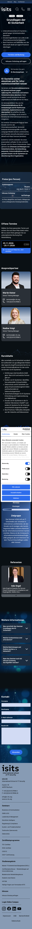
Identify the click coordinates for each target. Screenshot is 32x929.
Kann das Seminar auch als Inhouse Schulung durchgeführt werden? (12, 660)
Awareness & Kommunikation (10, 810)
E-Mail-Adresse (6, 717)
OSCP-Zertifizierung (8, 855)
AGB (14, 916)
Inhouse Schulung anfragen (16, 61)
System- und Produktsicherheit (11, 827)
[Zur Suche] (17, 9)
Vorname (4, 701)
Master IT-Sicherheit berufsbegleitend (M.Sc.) (15, 865)
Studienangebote (8, 861)
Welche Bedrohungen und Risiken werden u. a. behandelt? (12, 649)
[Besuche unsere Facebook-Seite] (9, 909)
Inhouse (5, 891)
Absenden (16, 752)
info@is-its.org (7, 797)
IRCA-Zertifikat (6, 848)
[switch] (27, 468)
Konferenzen (21, 1)
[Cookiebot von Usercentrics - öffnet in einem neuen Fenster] (23, 429)
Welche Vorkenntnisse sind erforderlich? (12, 639)
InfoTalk (4, 881)
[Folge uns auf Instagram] (4, 909)
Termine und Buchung (16, 55)
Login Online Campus (10, 902)
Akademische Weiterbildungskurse (12, 874)
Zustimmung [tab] (6, 434)
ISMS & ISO (5, 813)
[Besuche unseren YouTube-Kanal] (19, 908)
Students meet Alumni (8, 878)
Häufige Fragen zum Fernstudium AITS (13, 885)
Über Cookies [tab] (26, 434)
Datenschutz (6, 834)
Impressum (7, 916)
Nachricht (4, 726)
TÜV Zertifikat (6, 844)
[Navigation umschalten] (29, 9)
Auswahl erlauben (16, 492)
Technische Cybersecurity (9, 830)
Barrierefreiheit (24, 916)
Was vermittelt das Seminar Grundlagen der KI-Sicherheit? (13, 628)
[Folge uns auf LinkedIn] (14, 909)
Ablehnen (16, 498)
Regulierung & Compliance (10, 823)
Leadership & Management (10, 817)
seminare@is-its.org (13, 299)
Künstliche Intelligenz (8, 820)
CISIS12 (4, 851)
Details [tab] (16, 434)
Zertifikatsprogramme (10, 840)
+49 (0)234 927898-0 (13, 302)
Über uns (9, 1)
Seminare (5, 806)
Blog (15, 1)
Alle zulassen (16, 487)
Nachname (5, 709)
